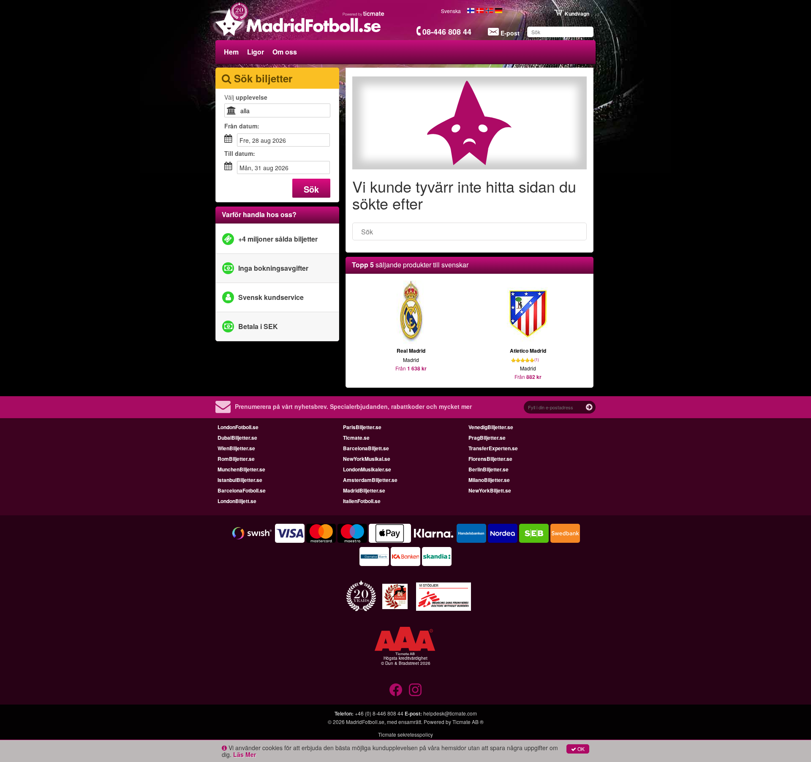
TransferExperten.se (493, 448)
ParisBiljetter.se (362, 427)
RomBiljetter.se (236, 459)
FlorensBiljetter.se (490, 459)
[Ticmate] (364, 13)
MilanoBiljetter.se (489, 480)
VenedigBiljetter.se (490, 427)
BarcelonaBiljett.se (366, 448)
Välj (245, 97)
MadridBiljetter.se (364, 490)
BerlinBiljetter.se (488, 469)
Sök (311, 189)
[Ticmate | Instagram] (415, 689)
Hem (231, 52)
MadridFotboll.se (365, 721)
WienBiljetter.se (236, 448)
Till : (239, 153)
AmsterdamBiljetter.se (370, 480)
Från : (241, 126)
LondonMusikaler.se (367, 469)
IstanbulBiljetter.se (240, 480)
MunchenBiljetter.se (241, 469)
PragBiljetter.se (487, 437)
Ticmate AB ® (468, 721)
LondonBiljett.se (237, 501)
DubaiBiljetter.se (237, 437)
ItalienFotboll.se (362, 501)
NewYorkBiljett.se (489, 490)
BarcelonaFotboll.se (242, 490)
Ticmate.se (356, 437)
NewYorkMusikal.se (366, 459)
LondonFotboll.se (238, 427)
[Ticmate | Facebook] (395, 689)
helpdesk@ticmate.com (450, 713)
